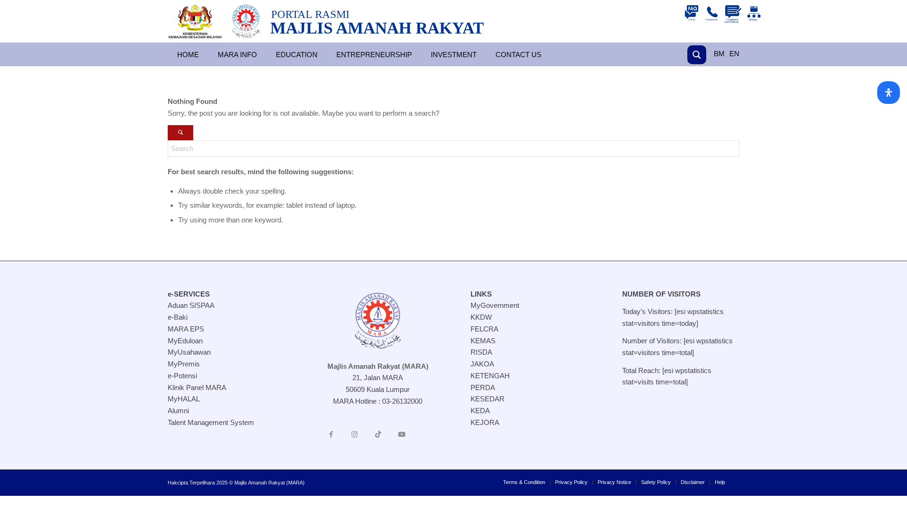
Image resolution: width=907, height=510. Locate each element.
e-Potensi (182, 376)
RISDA (481, 352)
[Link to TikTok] (378, 434)
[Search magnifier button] (696, 54)
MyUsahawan (189, 352)
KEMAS (483, 341)
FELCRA (484, 329)
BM (719, 54)
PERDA (483, 387)
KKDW (481, 317)
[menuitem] (524, 482)
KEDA (480, 411)
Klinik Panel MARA (197, 387)
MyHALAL (184, 399)
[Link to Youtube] (402, 434)
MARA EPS (186, 329)
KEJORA (485, 422)
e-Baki (178, 317)
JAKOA (482, 364)
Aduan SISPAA (191, 305)
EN (734, 54)
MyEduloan (185, 341)
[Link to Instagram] (355, 434)
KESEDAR (488, 399)
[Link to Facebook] (331, 434)
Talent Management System (211, 422)
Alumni (178, 411)
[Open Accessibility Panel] (888, 92)
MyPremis (184, 364)
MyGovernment (495, 305)
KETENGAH (490, 376)
